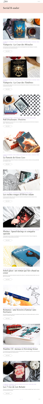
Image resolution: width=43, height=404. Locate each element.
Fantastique (17, 384)
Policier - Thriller (21, 347)
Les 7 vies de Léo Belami (14, 387)
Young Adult (35, 347)
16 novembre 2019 (5, 347)
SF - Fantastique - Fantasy (7, 385)
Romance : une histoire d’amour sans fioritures (19, 311)
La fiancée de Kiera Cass (14, 157)
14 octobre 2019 (5, 384)
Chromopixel (12, 347)
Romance (25, 347)
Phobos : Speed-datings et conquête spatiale (19, 232)
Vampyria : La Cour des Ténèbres (18, 82)
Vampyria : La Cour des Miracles (18, 44)
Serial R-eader (30, 347)
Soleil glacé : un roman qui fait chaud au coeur (21, 271)
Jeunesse (20, 384)
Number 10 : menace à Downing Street (20, 349)
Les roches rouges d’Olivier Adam (18, 194)
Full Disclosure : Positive (14, 119)
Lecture (16, 347)
